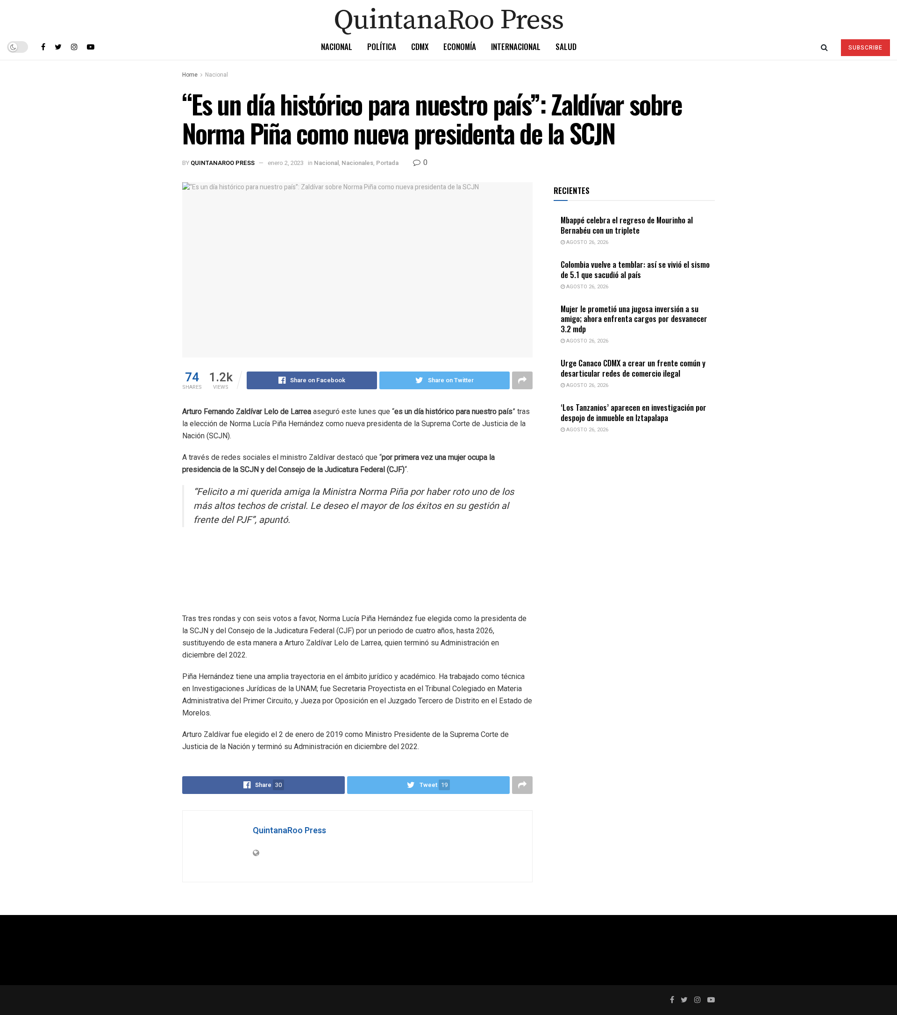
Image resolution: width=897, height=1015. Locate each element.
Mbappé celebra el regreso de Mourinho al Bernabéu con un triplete (627, 225)
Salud (566, 46)
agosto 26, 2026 (586, 242)
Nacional (336, 46)
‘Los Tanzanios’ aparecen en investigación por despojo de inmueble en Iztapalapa (633, 412)
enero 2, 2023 (286, 162)
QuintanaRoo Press (223, 162)
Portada (387, 162)
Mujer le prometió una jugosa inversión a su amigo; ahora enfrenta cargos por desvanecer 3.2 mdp (634, 319)
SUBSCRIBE (865, 47)
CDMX (419, 46)
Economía (459, 46)
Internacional (516, 46)
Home (190, 75)
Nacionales (357, 162)
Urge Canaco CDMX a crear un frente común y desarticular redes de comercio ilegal (633, 368)
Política (381, 46)
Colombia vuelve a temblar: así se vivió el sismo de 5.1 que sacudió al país (635, 269)
